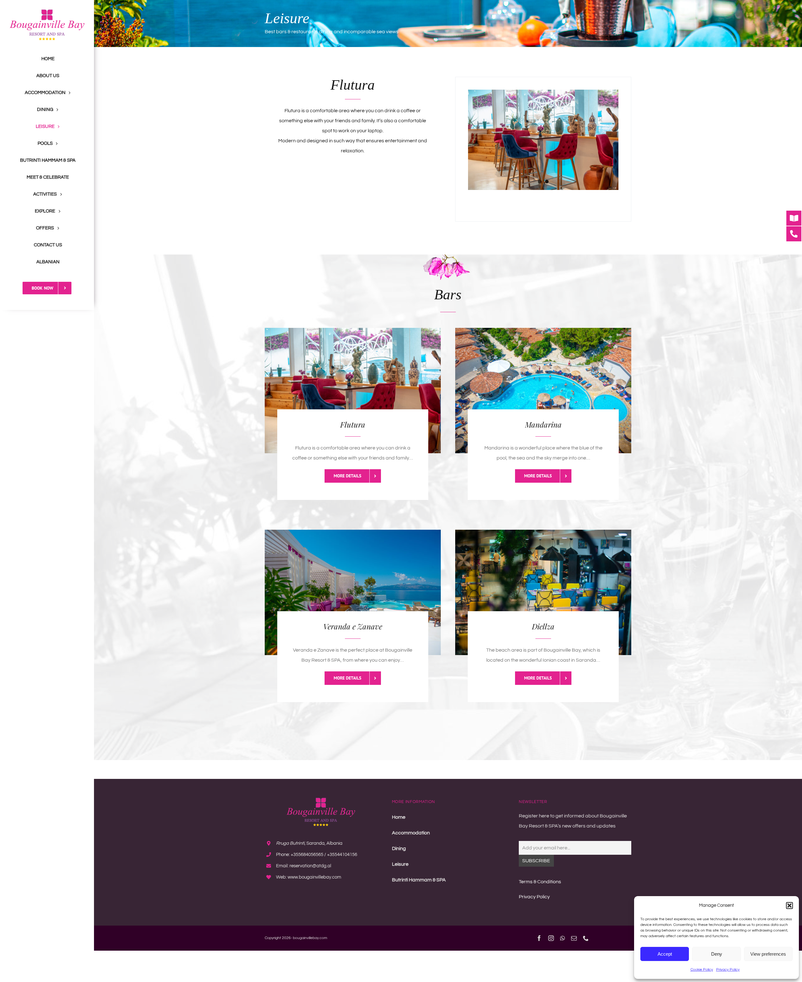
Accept (665, 954)
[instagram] (551, 938)
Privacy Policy (728, 970)
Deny (716, 954)
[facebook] (539, 938)
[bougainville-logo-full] (47, 11)
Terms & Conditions (540, 881)
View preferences (768, 954)
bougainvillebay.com (310, 938)
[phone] (586, 938)
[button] (789, 905)
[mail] (574, 938)
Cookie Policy (701, 970)
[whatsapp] (562, 938)
